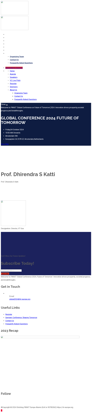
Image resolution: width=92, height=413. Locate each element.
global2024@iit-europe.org (19, 299)
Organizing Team (17, 57)
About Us (9, 53)
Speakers (9, 41)
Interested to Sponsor (14, 68)
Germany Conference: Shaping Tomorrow (21, 317)
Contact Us (14, 60)
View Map (5, 144)
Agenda (8, 38)
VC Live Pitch (10, 44)
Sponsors (9, 50)
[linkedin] (7, 401)
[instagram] (17, 401)
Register (9, 47)
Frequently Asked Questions (21, 63)
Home (7, 34)
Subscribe (5, 274)
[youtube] (12, 401)
